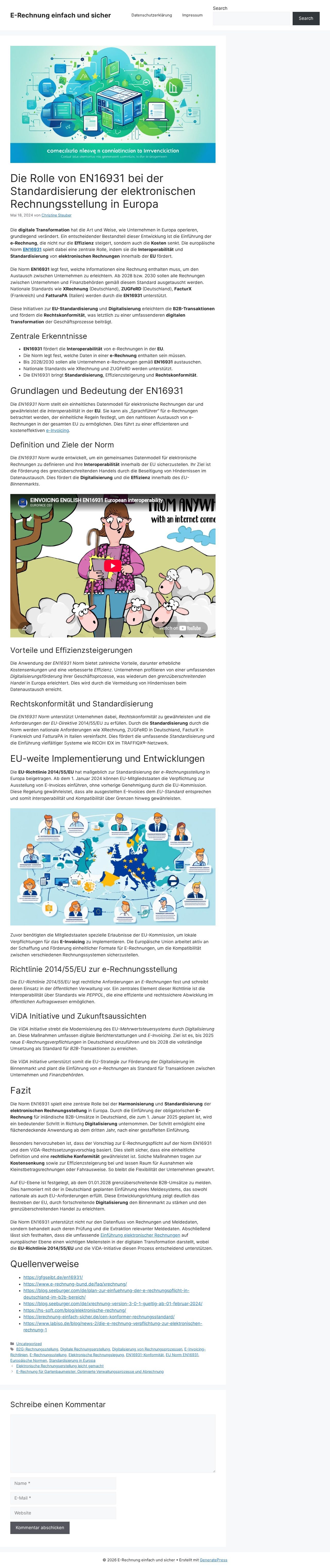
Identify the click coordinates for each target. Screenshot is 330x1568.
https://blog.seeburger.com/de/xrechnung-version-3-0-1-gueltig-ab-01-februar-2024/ (112, 1303)
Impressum (192, 15)
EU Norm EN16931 (182, 1355)
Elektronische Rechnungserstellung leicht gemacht (60, 1366)
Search (220, 8)
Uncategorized (29, 1343)
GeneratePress (213, 1559)
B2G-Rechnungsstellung (37, 1349)
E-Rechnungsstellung (48, 1355)
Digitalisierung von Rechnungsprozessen (147, 1349)
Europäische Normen (28, 1360)
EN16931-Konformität (145, 1355)
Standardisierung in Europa (72, 1360)
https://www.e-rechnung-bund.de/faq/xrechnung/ (75, 1284)
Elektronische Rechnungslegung (96, 1355)
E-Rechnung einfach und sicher (60, 15)
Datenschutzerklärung (151, 15)
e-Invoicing (57, 430)
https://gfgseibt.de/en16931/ (53, 1277)
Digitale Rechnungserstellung (85, 1349)
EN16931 (32, 249)
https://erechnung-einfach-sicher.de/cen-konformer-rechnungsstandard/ (99, 1316)
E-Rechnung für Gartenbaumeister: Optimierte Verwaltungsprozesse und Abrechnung (90, 1371)
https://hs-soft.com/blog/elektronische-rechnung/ (74, 1310)
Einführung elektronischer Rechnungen (140, 1235)
